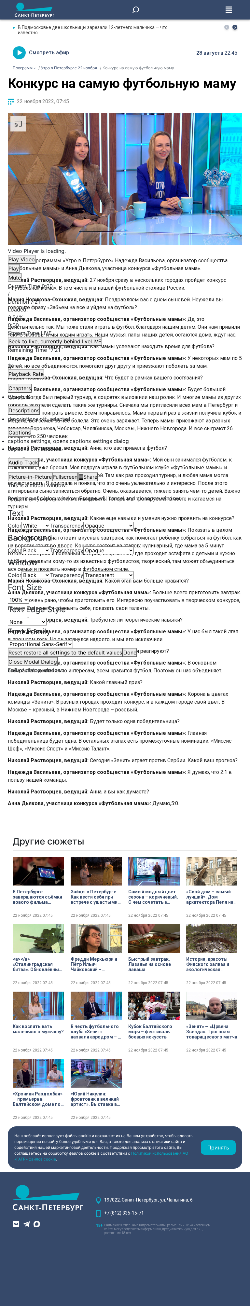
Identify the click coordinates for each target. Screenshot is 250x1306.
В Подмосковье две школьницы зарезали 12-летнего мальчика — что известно (93, 30)
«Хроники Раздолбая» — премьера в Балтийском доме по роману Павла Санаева (37, 1099)
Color (14, 525)
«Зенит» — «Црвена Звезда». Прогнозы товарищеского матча (211, 1031)
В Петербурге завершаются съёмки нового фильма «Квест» (37, 897)
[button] (234, 27)
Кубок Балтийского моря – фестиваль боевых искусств (150, 1031)
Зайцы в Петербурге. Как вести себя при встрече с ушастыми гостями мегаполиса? (96, 897)
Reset (65, 652)
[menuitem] (125, 441)
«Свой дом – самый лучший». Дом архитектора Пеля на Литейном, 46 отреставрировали (209, 897)
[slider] (125, 317)
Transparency (66, 525)
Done (129, 652)
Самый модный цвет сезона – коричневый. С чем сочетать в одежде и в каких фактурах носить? (153, 897)
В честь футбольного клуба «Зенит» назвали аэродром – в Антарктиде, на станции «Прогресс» (95, 1031)
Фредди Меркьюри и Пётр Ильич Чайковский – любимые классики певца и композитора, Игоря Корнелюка (95, 964)
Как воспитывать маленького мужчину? (38, 1029)
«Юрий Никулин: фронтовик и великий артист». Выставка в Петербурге (95, 1099)
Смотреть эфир (49, 52)
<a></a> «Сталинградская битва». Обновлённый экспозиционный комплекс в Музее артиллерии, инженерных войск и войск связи (37, 964)
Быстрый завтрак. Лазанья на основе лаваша (149, 964)
